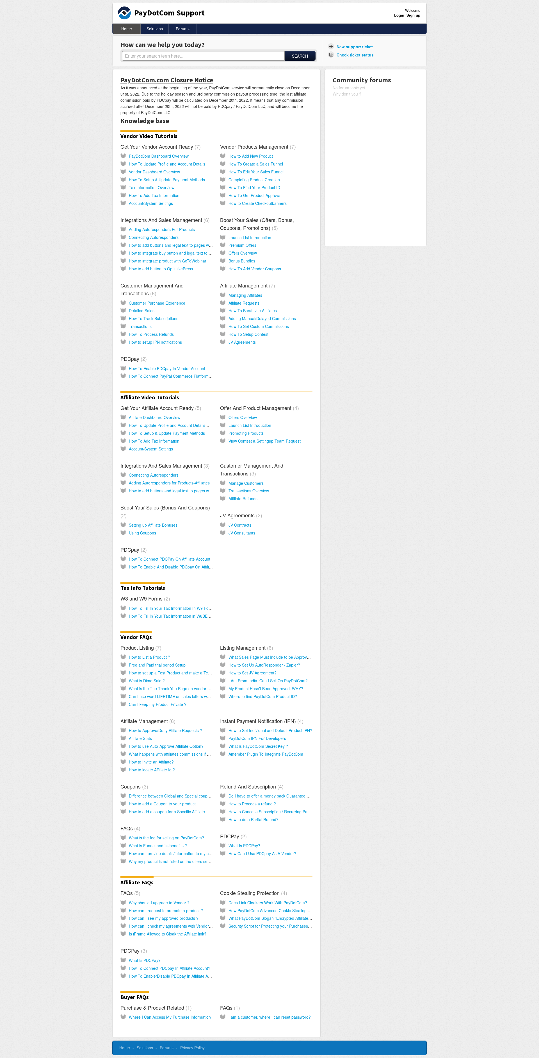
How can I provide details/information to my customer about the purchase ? (195, 853)
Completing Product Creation (254, 179)
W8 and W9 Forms (144, 598)
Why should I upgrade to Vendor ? (159, 902)
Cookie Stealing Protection (253, 892)
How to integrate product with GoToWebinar (167, 261)
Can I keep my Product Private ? (157, 704)
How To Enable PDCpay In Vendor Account (167, 368)
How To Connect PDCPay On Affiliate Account (169, 559)
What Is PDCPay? (244, 845)
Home (126, 28)
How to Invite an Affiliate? (151, 762)
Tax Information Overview (151, 187)
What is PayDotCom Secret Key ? (258, 746)
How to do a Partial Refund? (253, 819)
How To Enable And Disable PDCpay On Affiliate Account (179, 567)
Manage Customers (246, 483)
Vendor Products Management (257, 146)
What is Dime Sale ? (147, 680)
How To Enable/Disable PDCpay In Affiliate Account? (175, 976)
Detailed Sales (141, 310)
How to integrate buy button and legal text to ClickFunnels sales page (190, 253)
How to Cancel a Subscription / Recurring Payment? (275, 811)
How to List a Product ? (149, 657)
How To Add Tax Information (154, 195)
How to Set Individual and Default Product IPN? (270, 730)
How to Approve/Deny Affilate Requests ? (165, 730)
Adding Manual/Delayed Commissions (262, 318)
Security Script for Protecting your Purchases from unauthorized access (292, 926)
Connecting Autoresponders (154, 237)
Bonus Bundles (242, 261)
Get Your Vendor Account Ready (159, 146)
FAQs (129, 828)
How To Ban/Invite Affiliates (253, 310)
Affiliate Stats (140, 738)
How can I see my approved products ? (163, 918)
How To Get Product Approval (255, 195)
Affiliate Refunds (243, 498)
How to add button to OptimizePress (161, 268)
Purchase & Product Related (155, 1007)
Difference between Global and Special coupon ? (172, 796)
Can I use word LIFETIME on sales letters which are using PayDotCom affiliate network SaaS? (212, 696)
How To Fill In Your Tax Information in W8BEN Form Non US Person (189, 616)
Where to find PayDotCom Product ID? (263, 696)
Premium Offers (242, 245)
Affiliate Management (246, 285)
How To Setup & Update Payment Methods (167, 179)
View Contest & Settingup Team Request (265, 441)
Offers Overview (243, 253)
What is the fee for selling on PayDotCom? (166, 837)
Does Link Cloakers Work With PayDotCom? (268, 902)
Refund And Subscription (251, 786)
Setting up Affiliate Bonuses (153, 525)
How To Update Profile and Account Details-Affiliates (175, 425)
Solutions (155, 28)
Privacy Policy (192, 1047)
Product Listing (140, 647)
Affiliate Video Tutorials (149, 397)
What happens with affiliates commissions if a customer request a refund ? (195, 754)
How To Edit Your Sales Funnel (256, 172)
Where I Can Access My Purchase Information (170, 1017)
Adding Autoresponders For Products (162, 229)
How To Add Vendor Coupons (255, 268)
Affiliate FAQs (137, 882)
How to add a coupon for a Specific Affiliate (167, 811)
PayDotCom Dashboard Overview (159, 156)
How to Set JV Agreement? (253, 673)
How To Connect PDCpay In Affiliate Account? (169, 968)
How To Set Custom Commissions (259, 326)
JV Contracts (240, 525)
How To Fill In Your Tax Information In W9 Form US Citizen (181, 608)
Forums (182, 28)
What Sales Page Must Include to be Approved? (271, 657)
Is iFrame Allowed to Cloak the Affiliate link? (167, 934)
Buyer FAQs (134, 996)
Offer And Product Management (258, 407)
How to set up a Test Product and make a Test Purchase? (180, 673)
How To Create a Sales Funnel (256, 164)
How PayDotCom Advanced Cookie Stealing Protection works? (284, 910)
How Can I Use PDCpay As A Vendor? (262, 853)
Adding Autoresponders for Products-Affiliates (169, 483)
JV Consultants (242, 533)
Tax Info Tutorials (142, 587)
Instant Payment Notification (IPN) (261, 720)
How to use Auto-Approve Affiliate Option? (166, 746)
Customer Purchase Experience (157, 303)
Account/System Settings (151, 203)
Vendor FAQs (136, 636)
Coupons (133, 786)
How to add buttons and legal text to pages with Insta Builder (182, 245)
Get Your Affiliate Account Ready (160, 407)
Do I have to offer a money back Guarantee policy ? (274, 796)
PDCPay (232, 836)
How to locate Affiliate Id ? (152, 769)
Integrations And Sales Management (164, 219)
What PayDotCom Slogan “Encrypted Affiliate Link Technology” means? (292, 918)
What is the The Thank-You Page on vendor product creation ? (184, 688)
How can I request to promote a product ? (166, 910)
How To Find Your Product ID (254, 187)
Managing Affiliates (245, 295)
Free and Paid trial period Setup (157, 665)
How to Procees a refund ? (252, 803)
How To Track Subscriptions (153, 318)
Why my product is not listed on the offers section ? (174, 861)
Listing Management (245, 647)
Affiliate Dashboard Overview (154, 417)
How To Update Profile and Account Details (167, 164)
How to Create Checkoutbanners (258, 203)
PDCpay (132, 358)
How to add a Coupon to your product (162, 803)
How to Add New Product (251, 156)
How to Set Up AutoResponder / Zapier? (264, 665)
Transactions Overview (249, 490)
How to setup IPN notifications (155, 342)
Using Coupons (142, 533)
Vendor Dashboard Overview (154, 172)
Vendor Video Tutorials (148, 135)
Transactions (140, 326)
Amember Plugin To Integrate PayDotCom (266, 754)
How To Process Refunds (151, 334)
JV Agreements (242, 342)
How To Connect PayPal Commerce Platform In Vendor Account (185, 376)
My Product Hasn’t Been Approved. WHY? (266, 688)
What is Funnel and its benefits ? (158, 845)
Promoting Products (246, 433)
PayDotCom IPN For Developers (257, 738)
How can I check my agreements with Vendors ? (171, 926)
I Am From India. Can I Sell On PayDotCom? (268, 680)
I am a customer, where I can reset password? (270, 1017)
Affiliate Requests (244, 303)
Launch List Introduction (250, 237)
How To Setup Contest (248, 334)
